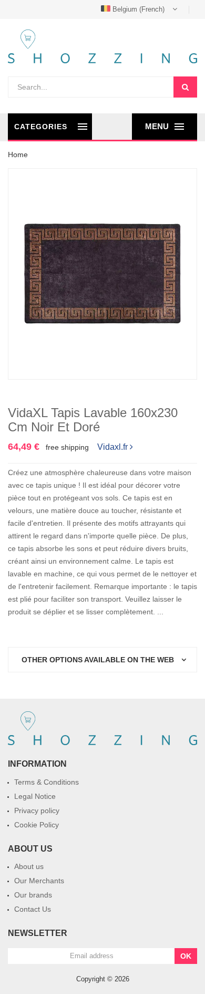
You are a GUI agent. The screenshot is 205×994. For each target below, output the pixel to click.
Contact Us (32, 909)
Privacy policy (36, 810)
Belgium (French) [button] (138, 9)
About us (29, 866)
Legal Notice (35, 796)
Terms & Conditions (46, 782)
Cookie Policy (36, 825)
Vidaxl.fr (112, 446)
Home (18, 154)
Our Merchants (39, 880)
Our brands (33, 895)
